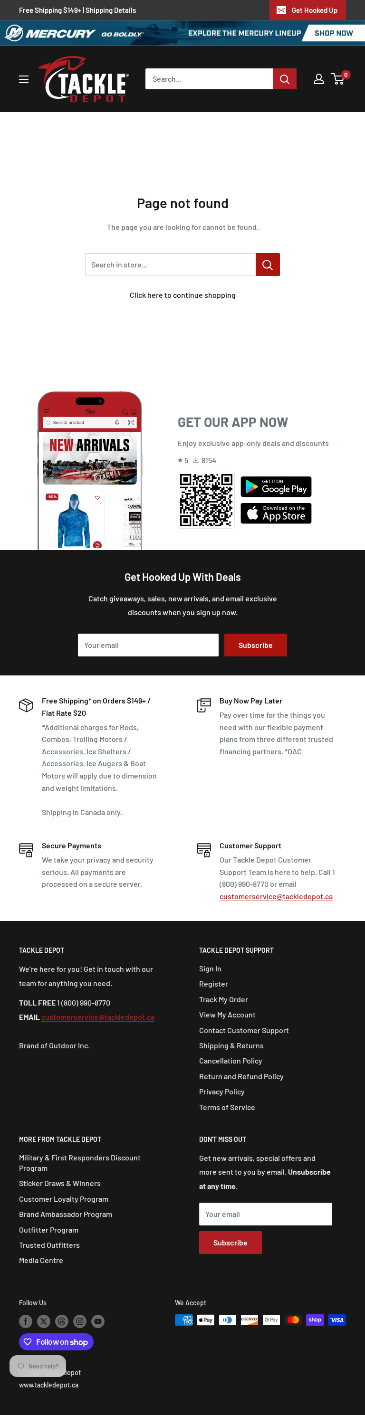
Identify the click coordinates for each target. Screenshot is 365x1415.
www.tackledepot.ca (48, 1385)
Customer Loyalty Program (63, 1198)
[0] (338, 79)
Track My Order (223, 999)
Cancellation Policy (230, 1060)
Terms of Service (227, 1106)
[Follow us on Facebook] (25, 1321)
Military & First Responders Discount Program (80, 1162)
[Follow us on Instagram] (79, 1321)
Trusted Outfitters (49, 1244)
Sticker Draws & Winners (60, 1182)
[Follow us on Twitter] (43, 1321)
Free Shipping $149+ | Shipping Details (77, 10)
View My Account (227, 1014)
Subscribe (256, 644)
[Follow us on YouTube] (98, 1321)
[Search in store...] (268, 264)
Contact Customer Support (244, 1030)
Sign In (210, 968)
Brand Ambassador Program (65, 1213)
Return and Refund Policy (241, 1076)
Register (213, 983)
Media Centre (41, 1259)
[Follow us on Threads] (61, 1321)
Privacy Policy (222, 1091)
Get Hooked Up (314, 10)
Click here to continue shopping (183, 294)
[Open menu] (24, 79)
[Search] (285, 78)
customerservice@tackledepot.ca (276, 896)
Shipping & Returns (231, 1045)
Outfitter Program (48, 1229)
